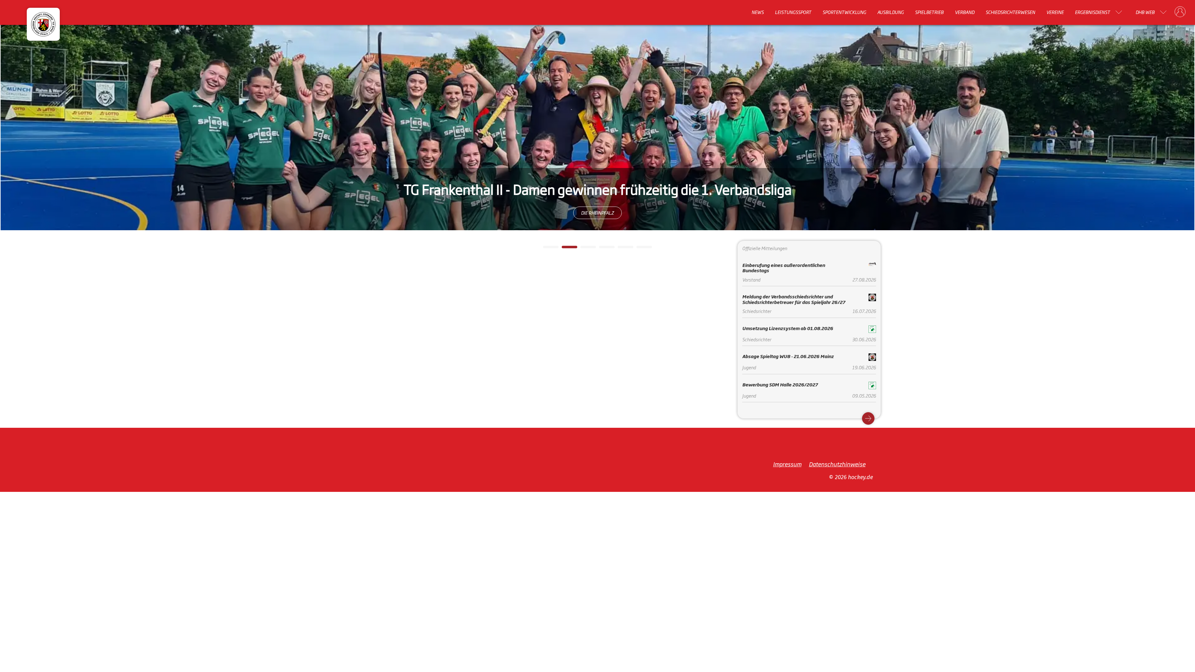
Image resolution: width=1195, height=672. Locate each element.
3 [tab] (583, 249)
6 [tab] (639, 249)
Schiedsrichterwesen (1010, 12)
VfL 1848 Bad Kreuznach (597, 212)
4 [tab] (602, 249)
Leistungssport (793, 12)
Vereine (1055, 12)
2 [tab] (565, 249)
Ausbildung (890, 12)
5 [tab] (621, 249)
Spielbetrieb (929, 12)
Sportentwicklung (844, 12)
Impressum (787, 464)
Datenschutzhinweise (837, 464)
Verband (964, 12)
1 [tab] (546, 249)
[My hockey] (1180, 12)
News (758, 12)
